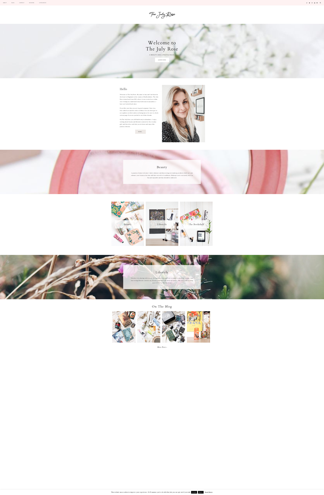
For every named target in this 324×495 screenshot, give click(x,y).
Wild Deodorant (198, 325)
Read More (209, 492)
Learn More (162, 60)
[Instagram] (315, 0)
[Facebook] (307, 0)
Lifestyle (162, 224)
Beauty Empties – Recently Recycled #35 (148, 328)
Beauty (127, 224)
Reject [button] (201, 492)
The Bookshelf (196, 224)
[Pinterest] (312, 0)
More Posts (161, 347)
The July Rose (162, 15)
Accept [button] (194, 492)
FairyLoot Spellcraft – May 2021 (174, 328)
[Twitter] (310, 0)
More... (140, 131)
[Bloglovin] (317, 0)
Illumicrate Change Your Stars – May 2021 (123, 330)
